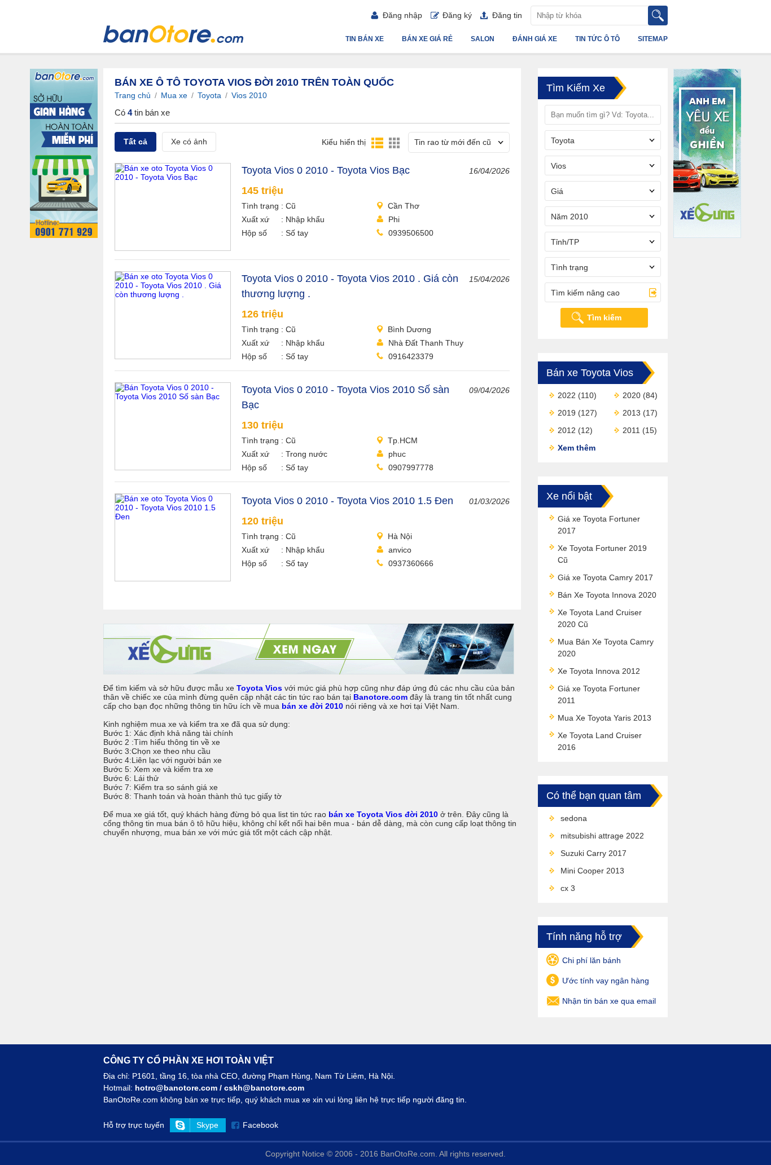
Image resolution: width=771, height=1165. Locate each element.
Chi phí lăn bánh (591, 960)
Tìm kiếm (604, 317)
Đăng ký (457, 15)
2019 (567, 412)
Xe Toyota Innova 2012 (599, 671)
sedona (573, 818)
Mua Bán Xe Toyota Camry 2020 (606, 647)
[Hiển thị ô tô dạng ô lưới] (394, 142)
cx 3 (567, 888)
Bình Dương (409, 329)
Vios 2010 (249, 95)
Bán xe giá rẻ (427, 39)
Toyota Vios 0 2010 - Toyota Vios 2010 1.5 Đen (347, 500)
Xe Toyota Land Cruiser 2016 (600, 741)
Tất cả (135, 141)
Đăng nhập (402, 15)
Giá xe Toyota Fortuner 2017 (599, 524)
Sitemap (653, 39)
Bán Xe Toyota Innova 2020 (607, 594)
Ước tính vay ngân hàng (605, 980)
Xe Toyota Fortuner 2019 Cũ (602, 554)
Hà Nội (400, 536)
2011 (631, 430)
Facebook (260, 1124)
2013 (632, 412)
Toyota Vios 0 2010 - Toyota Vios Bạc (326, 170)
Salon (482, 39)
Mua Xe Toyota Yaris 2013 (604, 717)
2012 (567, 430)
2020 (632, 395)
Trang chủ (133, 95)
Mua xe (174, 95)
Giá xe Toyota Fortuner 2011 (599, 694)
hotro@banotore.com (176, 1087)
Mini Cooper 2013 (592, 870)
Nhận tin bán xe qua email (609, 1000)
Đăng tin (507, 15)
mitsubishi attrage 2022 (602, 835)
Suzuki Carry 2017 (593, 853)
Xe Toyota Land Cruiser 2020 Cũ (600, 618)
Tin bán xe (364, 39)
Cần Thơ (403, 205)
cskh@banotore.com (264, 1087)
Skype (207, 1124)
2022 (567, 395)
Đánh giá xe (534, 39)
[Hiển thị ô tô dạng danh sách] (377, 142)
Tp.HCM (403, 440)
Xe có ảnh (189, 141)
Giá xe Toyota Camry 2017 (605, 577)
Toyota (209, 95)
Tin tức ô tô (597, 39)
